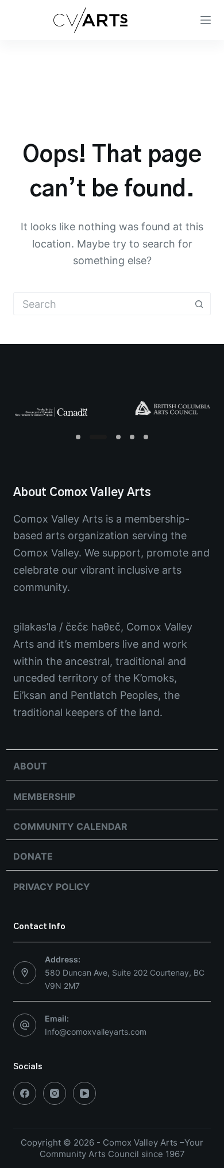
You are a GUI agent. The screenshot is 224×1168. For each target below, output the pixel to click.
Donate (33, 856)
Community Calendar (70, 826)
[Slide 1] (78, 437)
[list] (111, 409)
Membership (44, 796)
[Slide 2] (98, 437)
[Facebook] (24, 1093)
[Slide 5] (146, 437)
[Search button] (199, 303)
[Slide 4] (132, 437)
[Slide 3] (118, 437)
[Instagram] (54, 1093)
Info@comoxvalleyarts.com (95, 1031)
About (30, 766)
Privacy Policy (51, 886)
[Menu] (205, 20)
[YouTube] (84, 1093)
